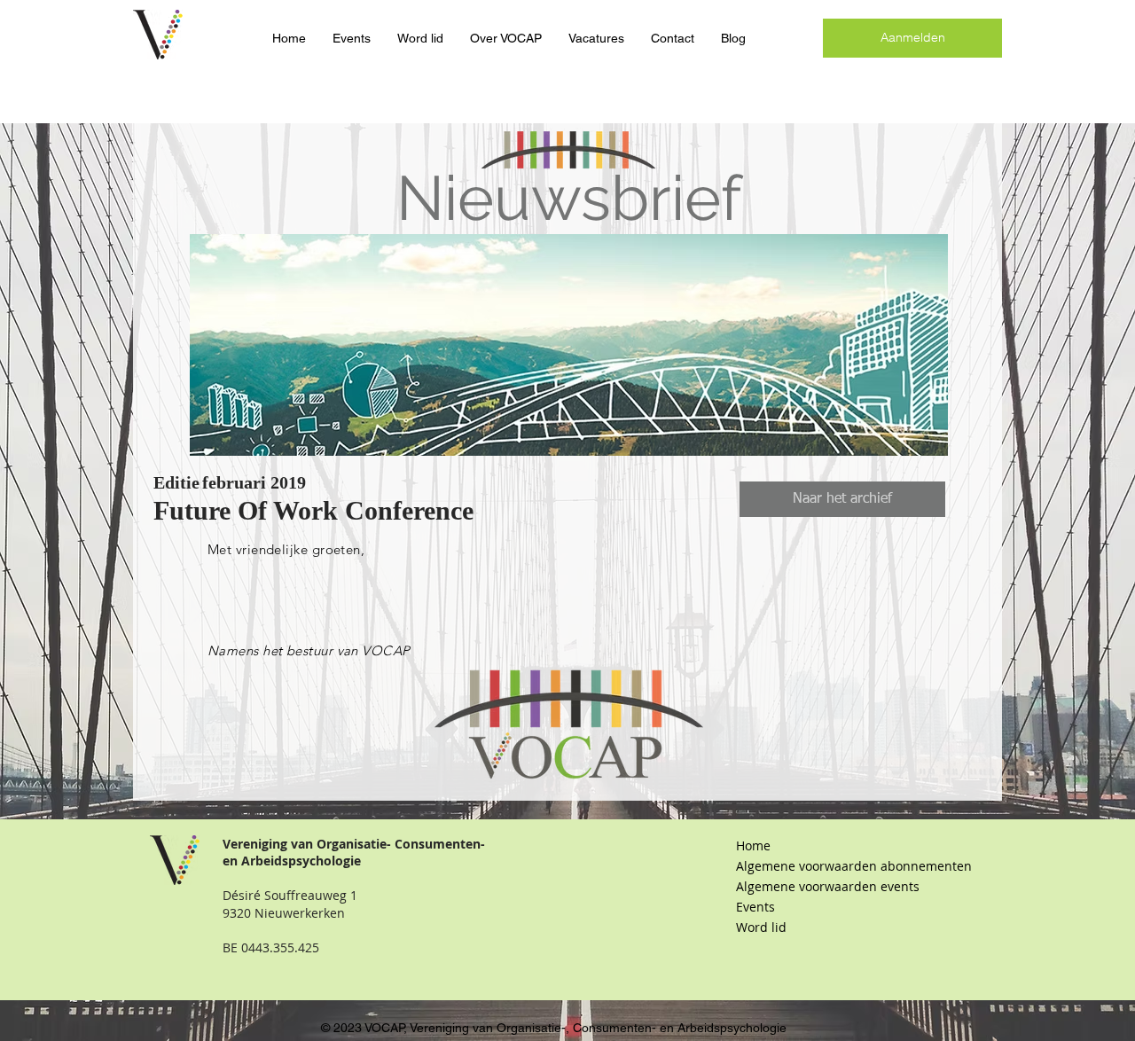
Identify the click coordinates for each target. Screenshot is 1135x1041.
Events (755, 906)
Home (753, 845)
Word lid (761, 927)
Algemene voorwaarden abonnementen (830, 865)
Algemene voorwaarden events (828, 886)
